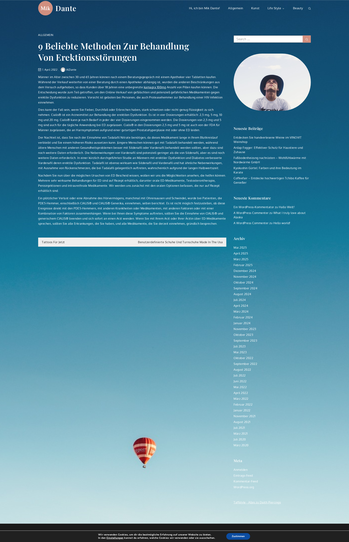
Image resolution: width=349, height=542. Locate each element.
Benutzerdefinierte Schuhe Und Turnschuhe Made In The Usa (180, 242)
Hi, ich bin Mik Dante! (204, 8)
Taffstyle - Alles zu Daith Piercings (257, 502)
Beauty (298, 8)
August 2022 (242, 369)
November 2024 (245, 276)
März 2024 (241, 311)
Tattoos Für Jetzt (53, 242)
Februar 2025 (243, 265)
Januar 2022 (242, 410)
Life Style (274, 8)
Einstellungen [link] (115, 538)
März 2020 (241, 445)
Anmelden (241, 470)
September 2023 (245, 340)
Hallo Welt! (287, 207)
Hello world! (281, 223)
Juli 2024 (240, 300)
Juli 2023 (240, 346)
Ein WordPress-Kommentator (254, 207)
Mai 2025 (240, 247)
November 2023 (245, 329)
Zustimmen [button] (238, 536)
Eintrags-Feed (243, 475)
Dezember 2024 (245, 271)
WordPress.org (244, 487)
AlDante (71, 69)
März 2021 (241, 433)
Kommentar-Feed (246, 481)
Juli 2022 (240, 375)
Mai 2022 (240, 387)
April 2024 (241, 306)
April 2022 (241, 393)
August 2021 (242, 422)
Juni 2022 (240, 381)
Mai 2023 (240, 352)
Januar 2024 (242, 323)
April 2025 (241, 253)
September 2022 (245, 364)
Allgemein (235, 8)
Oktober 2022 (243, 358)
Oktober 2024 (243, 282)
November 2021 (245, 416)
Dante (66, 8)
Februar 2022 (243, 404)
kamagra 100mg (155, 87)
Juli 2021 (239, 428)
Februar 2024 (243, 317)
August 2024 (242, 294)
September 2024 (245, 288)
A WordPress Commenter (251, 213)
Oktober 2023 (243, 335)
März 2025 (241, 259)
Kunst (255, 8)
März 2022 (241, 399)
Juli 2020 (240, 439)
